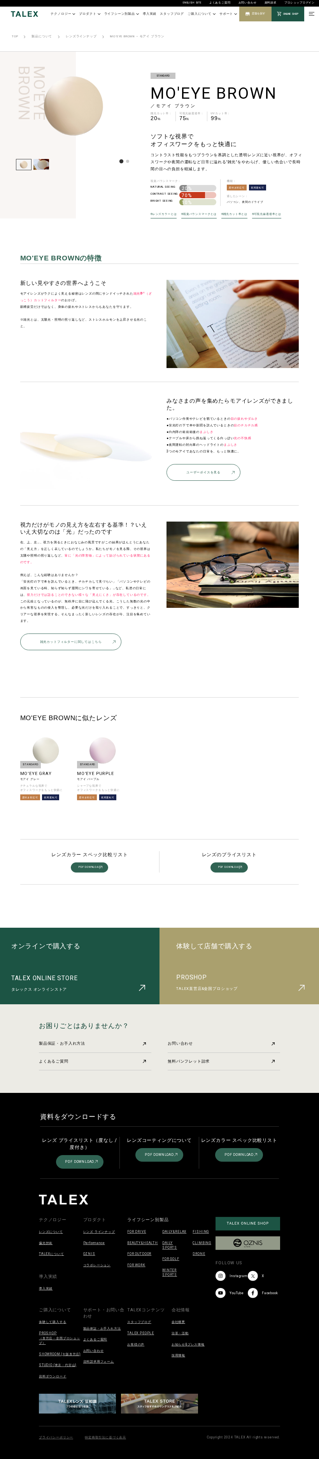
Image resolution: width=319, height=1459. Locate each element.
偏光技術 (46, 1243)
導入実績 (149, 14)
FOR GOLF (170, 1259)
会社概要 (178, 1322)
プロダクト (87, 14)
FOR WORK (136, 1265)
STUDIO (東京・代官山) (57, 1365)
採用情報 (178, 1355)
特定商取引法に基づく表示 (105, 1437)
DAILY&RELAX (174, 1232)
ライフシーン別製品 (119, 14)
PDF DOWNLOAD (90, 867)
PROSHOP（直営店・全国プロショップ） (59, 1338)
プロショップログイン (299, 2)
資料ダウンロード (53, 1376)
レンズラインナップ (81, 36)
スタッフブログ (172, 14)
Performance (94, 1243)
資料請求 (271, 2)
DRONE (199, 1254)
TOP (15, 36)
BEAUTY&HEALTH (142, 1243)
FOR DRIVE (136, 1232)
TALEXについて (51, 1254)
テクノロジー (61, 14)
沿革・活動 (180, 1333)
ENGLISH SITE (192, 2)
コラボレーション (97, 1265)
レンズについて (51, 1232)
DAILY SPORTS (169, 1245)
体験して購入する (53, 1322)
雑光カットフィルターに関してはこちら (71, 642)
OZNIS (89, 1254)
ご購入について (200, 14)
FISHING (201, 1232)
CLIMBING (202, 1243)
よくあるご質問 (220, 2)
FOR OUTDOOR (139, 1254)
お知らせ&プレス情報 (188, 1344)
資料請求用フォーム (98, 1361)
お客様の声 (135, 1344)
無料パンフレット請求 (189, 1061)
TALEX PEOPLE (140, 1333)
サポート (226, 14)
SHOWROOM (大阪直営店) (60, 1354)
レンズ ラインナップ (99, 1232)
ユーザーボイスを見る (203, 472)
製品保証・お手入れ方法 (62, 1043)
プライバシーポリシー (56, 1437)
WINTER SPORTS (169, 1272)
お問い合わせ (247, 2)
